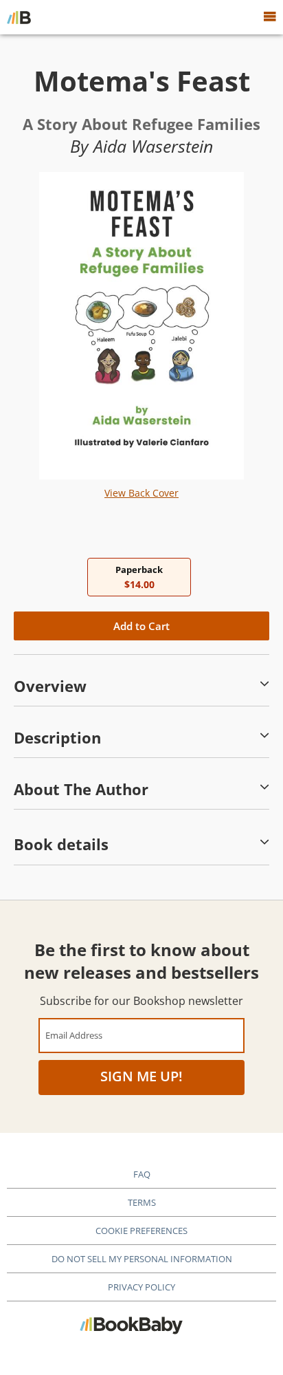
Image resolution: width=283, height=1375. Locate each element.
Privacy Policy (141, 1287)
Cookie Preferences (141, 1230)
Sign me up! (141, 1076)
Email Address (73, 1035)
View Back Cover (141, 492)
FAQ (141, 1174)
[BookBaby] (19, 17)
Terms (142, 1202)
